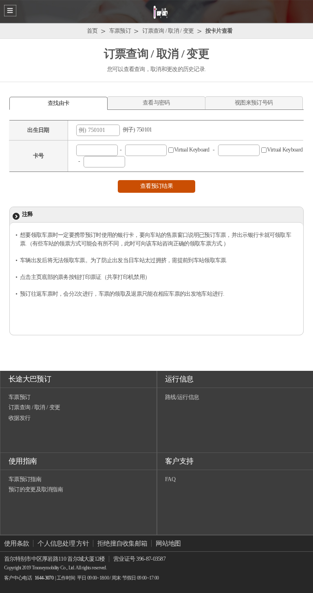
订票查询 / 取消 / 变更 (34, 407)
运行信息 (179, 379)
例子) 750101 (136, 130)
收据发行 (19, 418)
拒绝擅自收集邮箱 (122, 543)
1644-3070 (44, 578)
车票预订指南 (25, 479)
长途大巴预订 (30, 379)
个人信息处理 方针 (63, 543)
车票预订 (19, 397)
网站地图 (168, 543)
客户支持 (179, 461)
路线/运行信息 (182, 397)
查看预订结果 (156, 186)
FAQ (170, 479)
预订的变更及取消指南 (36, 489)
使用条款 (16, 543)
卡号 (38, 156)
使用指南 (23, 461)
